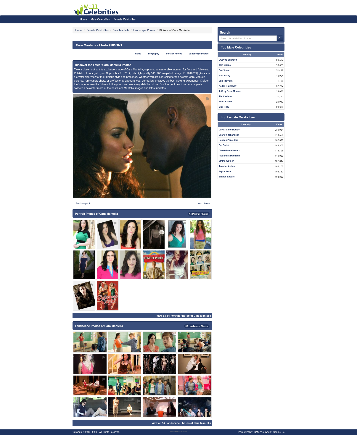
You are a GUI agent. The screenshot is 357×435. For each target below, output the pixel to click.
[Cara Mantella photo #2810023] (90, 363)
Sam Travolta (226, 80)
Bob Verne (224, 70)
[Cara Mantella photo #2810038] (177, 234)
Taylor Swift (225, 171)
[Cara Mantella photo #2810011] (195, 341)
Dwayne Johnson (228, 59)
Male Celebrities (100, 19)
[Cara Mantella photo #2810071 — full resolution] (142, 146)
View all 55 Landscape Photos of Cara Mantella (181, 423)
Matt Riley (224, 106)
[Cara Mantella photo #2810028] (160, 363)
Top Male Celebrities (236, 47)
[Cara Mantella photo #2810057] (154, 265)
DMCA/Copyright (262, 431)
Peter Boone (225, 101)
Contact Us (278, 431)
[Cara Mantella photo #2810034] (125, 407)
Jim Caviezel (225, 96)
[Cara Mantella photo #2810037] (130, 265)
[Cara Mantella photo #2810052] (160, 407)
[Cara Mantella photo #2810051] (200, 265)
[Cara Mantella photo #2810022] (107, 265)
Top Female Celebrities (238, 117)
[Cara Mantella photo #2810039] (177, 265)
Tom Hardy (224, 75)
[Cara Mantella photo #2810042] (125, 385)
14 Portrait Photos (198, 214)
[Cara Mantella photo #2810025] (84, 296)
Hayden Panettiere (228, 140)
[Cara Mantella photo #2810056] (107, 296)
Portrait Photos (174, 53)
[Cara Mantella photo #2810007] (125, 341)
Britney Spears (227, 176)
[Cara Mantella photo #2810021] (90, 385)
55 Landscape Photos (196, 326)
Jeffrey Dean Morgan (230, 91)
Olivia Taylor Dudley (229, 129)
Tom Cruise (225, 65)
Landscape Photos (199, 53)
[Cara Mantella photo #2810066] (160, 385)
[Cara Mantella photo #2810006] (90, 407)
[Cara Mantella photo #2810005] (84, 234)
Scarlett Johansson (229, 134)
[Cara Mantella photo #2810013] (130, 234)
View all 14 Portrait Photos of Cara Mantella (183, 315)
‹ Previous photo (83, 203)
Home (83, 19)
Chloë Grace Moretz (229, 150)
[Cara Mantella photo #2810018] (107, 234)
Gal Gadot (224, 145)
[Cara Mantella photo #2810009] (90, 341)
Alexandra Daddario (229, 155)
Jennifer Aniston (227, 166)
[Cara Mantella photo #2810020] (195, 385)
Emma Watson (226, 160)
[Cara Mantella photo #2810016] (160, 341)
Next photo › (204, 203)
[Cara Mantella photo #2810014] (154, 234)
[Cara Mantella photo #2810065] (195, 363)
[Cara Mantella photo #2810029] (84, 265)
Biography (153, 53)
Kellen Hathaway (228, 86)
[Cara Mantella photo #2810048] (195, 407)
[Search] (279, 38)
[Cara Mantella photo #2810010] (125, 363)
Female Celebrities (124, 19)
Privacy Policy (245, 431)
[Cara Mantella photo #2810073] (200, 234)
